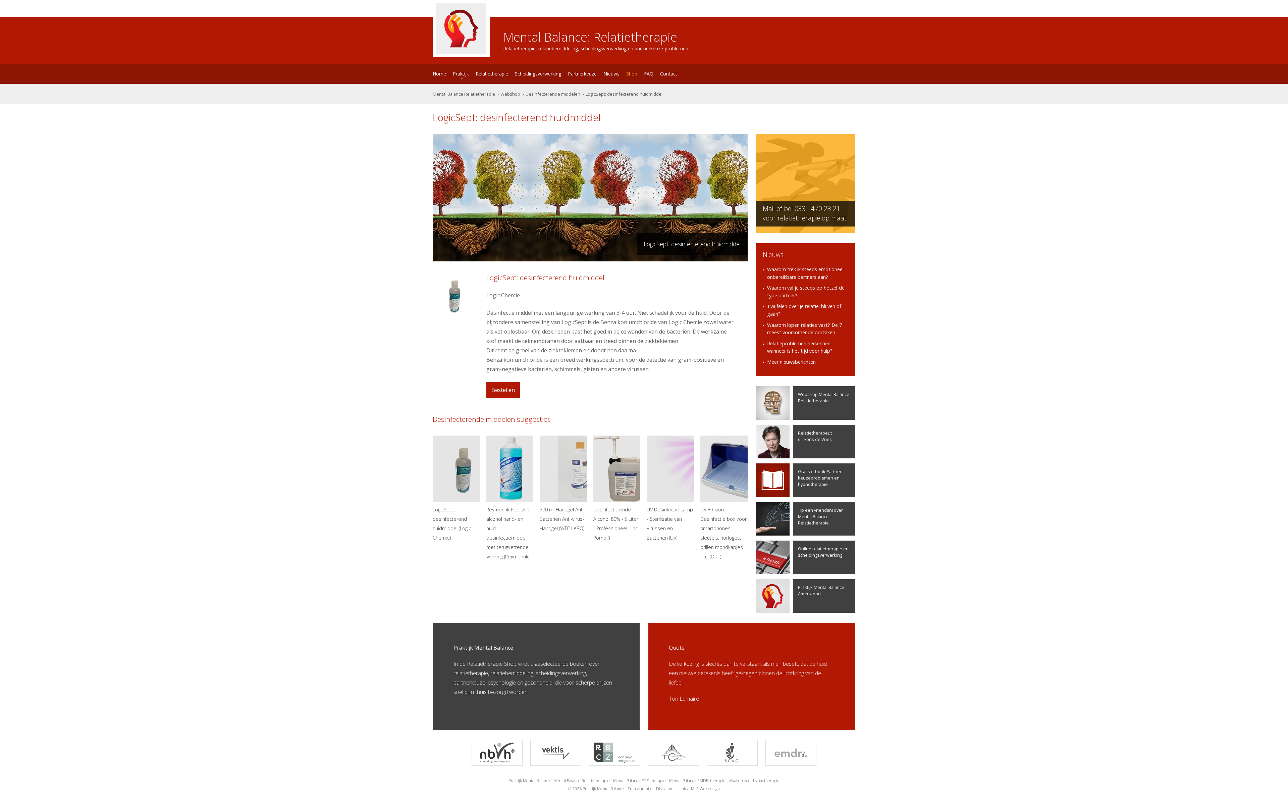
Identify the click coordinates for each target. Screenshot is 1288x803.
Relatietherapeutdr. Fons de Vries (815, 436)
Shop (631, 73)
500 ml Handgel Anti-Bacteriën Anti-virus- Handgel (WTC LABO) (562, 519)
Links (683, 789)
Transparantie (640, 789)
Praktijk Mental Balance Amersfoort (821, 590)
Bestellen (503, 390)
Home (439, 73)
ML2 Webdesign (705, 789)
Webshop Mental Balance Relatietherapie (823, 397)
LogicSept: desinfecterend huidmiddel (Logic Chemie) (452, 523)
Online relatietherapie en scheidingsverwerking (823, 552)
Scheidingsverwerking (538, 73)
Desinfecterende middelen (553, 94)
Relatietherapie (492, 73)
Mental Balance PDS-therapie (639, 781)
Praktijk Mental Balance (529, 781)
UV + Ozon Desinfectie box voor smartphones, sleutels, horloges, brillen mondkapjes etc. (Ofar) (723, 533)
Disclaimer (665, 789)
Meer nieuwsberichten (791, 362)
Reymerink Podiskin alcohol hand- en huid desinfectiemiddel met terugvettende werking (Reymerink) (507, 533)
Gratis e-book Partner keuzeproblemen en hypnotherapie (820, 477)
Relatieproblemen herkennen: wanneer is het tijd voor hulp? (800, 347)
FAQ (648, 73)
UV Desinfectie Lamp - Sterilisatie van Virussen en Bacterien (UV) (670, 523)
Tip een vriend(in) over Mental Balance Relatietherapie (820, 516)
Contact (668, 73)
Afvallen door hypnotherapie (754, 781)
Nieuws (611, 73)
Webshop (510, 94)
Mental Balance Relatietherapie (464, 94)
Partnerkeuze (582, 73)
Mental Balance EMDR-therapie (697, 781)
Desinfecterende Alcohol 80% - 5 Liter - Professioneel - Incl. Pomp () (616, 523)
